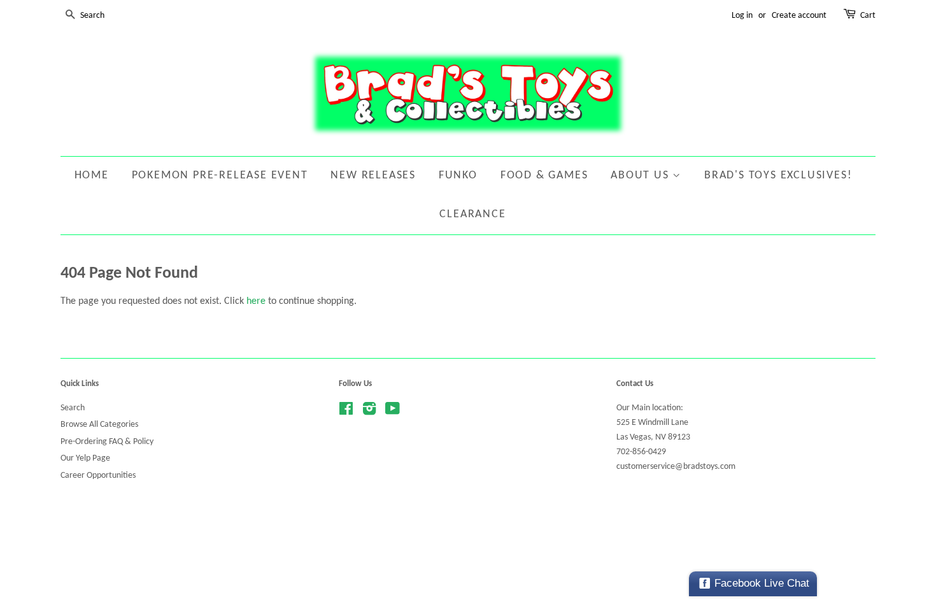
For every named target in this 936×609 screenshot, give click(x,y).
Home (91, 175)
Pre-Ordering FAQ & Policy (106, 442)
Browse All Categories (99, 424)
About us (641, 175)
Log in (742, 15)
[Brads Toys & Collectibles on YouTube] (392, 412)
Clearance (472, 214)
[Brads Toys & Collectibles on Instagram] (369, 412)
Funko (458, 175)
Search (72, 408)
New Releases (373, 175)
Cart (868, 15)
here (256, 301)
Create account (799, 15)
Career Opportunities (98, 475)
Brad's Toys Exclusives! (778, 175)
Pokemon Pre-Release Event (220, 175)
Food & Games (544, 175)
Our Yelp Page (85, 458)
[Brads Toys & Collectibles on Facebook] (346, 412)
